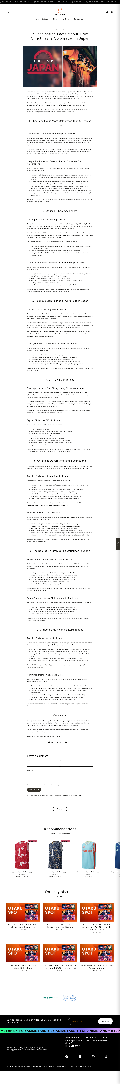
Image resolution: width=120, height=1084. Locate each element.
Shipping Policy (62, 1066)
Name (29, 761)
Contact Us (78, 19)
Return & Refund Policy (47, 1066)
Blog (55, 19)
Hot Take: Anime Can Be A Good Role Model (23, 966)
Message (30, 770)
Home (37, 19)
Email (62, 761)
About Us (10, 1066)
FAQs (89, 1066)
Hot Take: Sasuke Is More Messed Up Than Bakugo (60, 925)
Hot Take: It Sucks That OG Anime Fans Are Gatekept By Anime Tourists (97, 927)
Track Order (82, 1066)
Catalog (45, 19)
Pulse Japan (61, 809)
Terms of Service (74, 795)
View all (60, 896)
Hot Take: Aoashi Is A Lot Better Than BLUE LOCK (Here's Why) (60, 966)
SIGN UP (105, 1021)
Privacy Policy (62, 795)
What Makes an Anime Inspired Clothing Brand (97, 966)
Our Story (65, 19)
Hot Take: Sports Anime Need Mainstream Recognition (23, 925)
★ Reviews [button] (118, 544)
